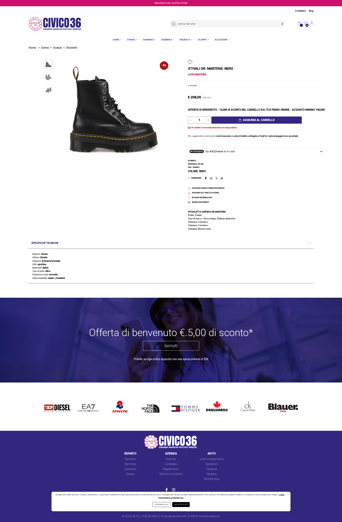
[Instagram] (173, 490)
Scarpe (57, 47)
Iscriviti (171, 345)
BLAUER (271, 400)
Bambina (130, 464)
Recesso (212, 474)
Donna (45, 47)
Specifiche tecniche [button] (44, 243)
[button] (256, 120)
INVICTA (117, 400)
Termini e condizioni (171, 474)
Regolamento (171, 469)
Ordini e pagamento (211, 459)
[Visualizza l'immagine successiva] (68, 114)
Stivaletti (71, 47)
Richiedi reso (211, 479)
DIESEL (48, 400)
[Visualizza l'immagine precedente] (160, 114)
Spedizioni (212, 464)
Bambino (130, 459)
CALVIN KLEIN (245, 400)
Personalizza (162, 504)
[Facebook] (166, 490)
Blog (311, 10)
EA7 (82, 400)
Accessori (130, 469)
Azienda (171, 459)
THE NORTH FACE (151, 403)
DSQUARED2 (214, 400)
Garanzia (211, 469)
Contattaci (300, 10)
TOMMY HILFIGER (180, 400)
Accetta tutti (181, 504)
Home (32, 47)
